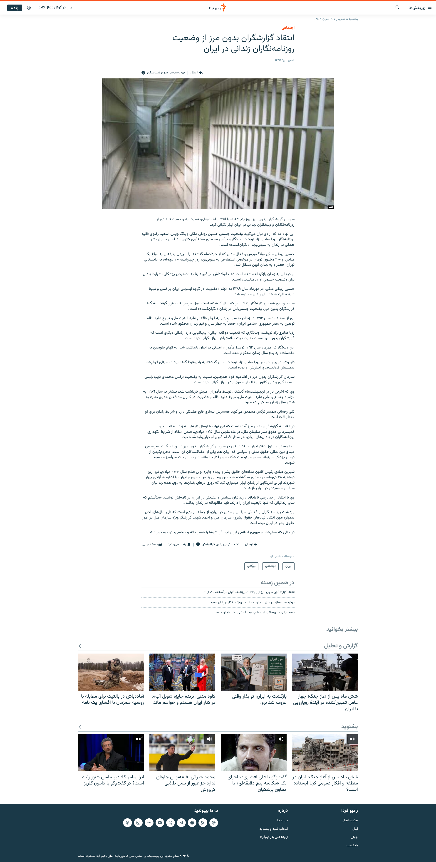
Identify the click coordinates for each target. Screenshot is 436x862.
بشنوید (349, 726)
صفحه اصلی (350, 820)
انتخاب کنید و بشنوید (274, 829)
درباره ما (282, 820)
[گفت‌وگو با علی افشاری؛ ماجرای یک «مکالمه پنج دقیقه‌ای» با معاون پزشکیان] (254, 752)
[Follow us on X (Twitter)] (170, 822)
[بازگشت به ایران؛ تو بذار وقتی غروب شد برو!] (254, 672)
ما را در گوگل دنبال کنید (55, 7)
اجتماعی (288, 28)
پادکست (352, 845)
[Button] (197, 73)
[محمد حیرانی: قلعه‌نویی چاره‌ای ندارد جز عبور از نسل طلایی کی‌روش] (182, 752)
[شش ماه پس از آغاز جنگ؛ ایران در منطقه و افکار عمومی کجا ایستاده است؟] (325, 752)
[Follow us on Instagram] (138, 822)
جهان (354, 837)
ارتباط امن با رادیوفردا (274, 837)
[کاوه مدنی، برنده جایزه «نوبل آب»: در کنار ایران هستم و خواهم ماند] (182, 672)
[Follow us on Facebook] (192, 822)
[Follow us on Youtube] (160, 822)
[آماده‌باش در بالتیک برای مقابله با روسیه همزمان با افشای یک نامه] (111, 672)
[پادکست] (29, 8)
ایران (355, 829)
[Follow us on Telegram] (181, 822)
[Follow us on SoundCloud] (149, 822)
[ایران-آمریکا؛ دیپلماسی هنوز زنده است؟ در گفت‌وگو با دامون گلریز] (111, 752)
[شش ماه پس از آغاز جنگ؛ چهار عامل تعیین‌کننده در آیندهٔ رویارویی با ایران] (325, 672)
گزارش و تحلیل (341, 646)
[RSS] (202, 822)
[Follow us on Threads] (127, 822)
